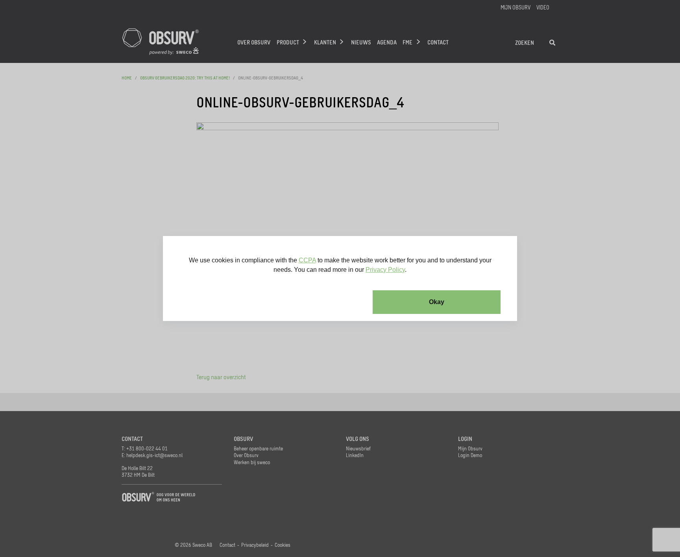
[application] (340, 278)
